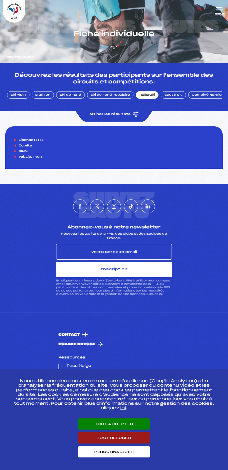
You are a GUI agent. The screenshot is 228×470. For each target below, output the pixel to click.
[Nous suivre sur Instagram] (114, 206)
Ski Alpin (18, 95)
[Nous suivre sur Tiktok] (131, 206)
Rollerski (147, 95)
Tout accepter (114, 424)
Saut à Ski (173, 95)
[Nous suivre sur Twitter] (97, 206)
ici (161, 294)
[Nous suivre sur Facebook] (80, 206)
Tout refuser (114, 438)
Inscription (114, 269)
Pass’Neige (79, 366)
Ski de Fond (70, 95)
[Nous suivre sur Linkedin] (148, 206)
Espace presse (76, 344)
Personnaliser (114, 452)
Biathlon (42, 95)
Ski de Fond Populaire (110, 95)
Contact (69, 335)
